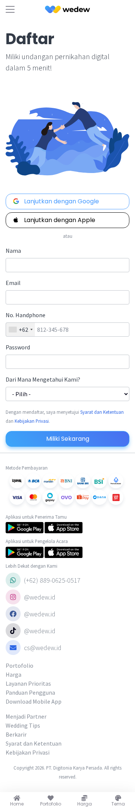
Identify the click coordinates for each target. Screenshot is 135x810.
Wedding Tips (23, 725)
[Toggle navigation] (10, 9)
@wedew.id (39, 597)
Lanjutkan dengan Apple (58, 220)
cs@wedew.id (43, 647)
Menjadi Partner (26, 716)
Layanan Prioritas (28, 683)
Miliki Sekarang (67, 438)
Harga (13, 674)
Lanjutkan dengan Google (60, 201)
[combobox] (20, 329)
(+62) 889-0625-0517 (51, 580)
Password (18, 347)
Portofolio (19, 665)
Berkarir (16, 734)
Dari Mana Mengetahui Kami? (43, 379)
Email (13, 282)
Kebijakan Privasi (32, 421)
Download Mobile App (34, 701)
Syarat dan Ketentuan (102, 412)
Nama (13, 250)
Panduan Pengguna (30, 692)
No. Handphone (25, 315)
